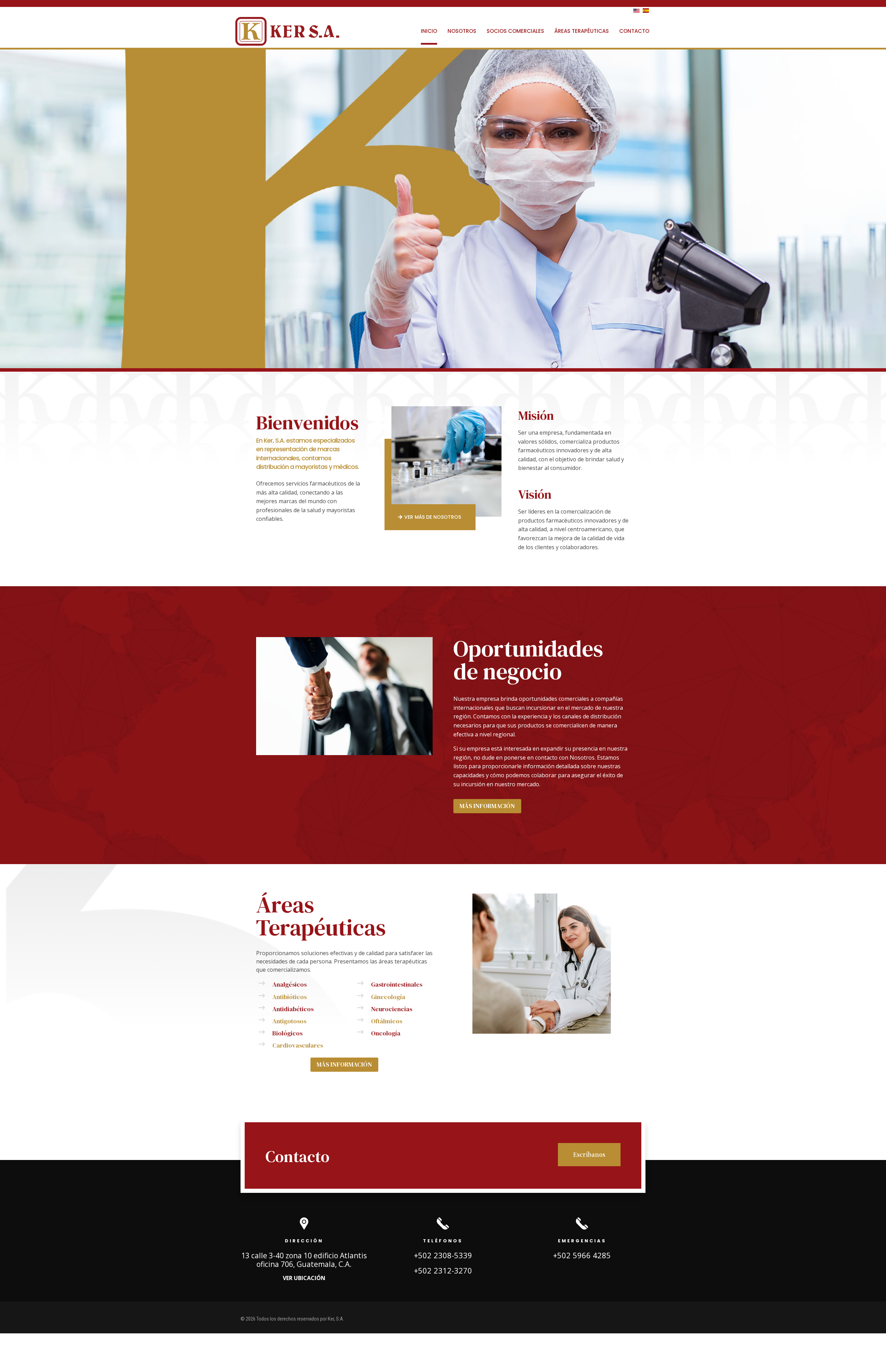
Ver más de (432, 517)
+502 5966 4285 (582, 1255)
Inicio (429, 31)
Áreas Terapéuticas (581, 31)
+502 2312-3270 (443, 1270)
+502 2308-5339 (443, 1255)
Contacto (634, 31)
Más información (487, 805)
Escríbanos (589, 1154)
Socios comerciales (515, 31)
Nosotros (461, 31)
